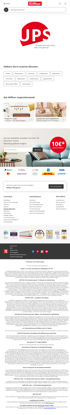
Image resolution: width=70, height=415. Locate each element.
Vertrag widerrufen (9, 209)
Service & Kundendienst (11, 220)
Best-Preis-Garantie (35, 207)
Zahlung (6, 204)
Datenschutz (14, 250)
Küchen (8, 73)
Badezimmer (56, 73)
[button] (6, 3)
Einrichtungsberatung (36, 204)
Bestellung (7, 200)
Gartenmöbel (26, 84)
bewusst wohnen (61, 209)
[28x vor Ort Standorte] (60, 4)
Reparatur (7, 211)
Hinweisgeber (14, 252)
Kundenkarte (60, 207)
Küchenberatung (34, 202)
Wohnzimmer (19, 73)
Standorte (32, 200)
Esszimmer (31, 73)
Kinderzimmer (34, 79)
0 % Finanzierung (9, 217)
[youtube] (46, 251)
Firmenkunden (8, 222)
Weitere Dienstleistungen (37, 211)
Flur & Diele (9, 79)
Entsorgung (7, 213)
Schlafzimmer (43, 73)
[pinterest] (37, 251)
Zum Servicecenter (56, 186)
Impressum (13, 246)
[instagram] (42, 251)
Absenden (38, 150)
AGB (11, 248)
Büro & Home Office (12, 84)
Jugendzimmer (47, 79)
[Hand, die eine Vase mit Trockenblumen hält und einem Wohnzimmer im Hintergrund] (50, 112)
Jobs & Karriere (60, 202)
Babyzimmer (21, 79)
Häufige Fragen (8, 215)
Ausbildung (59, 204)
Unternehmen (60, 200)
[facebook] (33, 251)
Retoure (6, 207)
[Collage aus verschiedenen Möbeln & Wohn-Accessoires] (19, 112)
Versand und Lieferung (11, 202)
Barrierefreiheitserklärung (18, 254)
